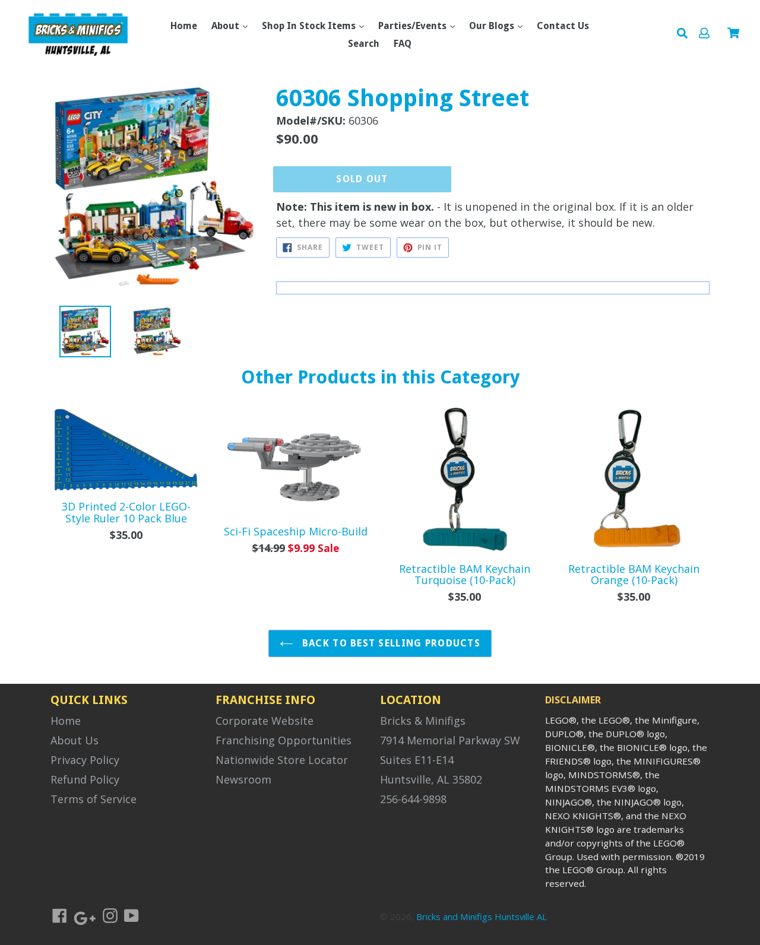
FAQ (402, 43)
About (226, 25)
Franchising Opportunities (284, 740)
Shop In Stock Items (310, 25)
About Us (74, 740)
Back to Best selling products (389, 643)
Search (363, 43)
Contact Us (563, 25)
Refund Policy (84, 779)
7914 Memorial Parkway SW (450, 740)
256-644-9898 (413, 799)
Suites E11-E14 (417, 760)
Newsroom (243, 779)
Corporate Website (265, 720)
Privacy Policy (84, 760)
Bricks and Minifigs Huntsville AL (481, 916)
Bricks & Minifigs (423, 720)
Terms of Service (93, 799)
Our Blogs (493, 25)
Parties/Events (413, 25)
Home (183, 25)
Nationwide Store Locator (282, 760)
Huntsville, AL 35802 (431, 779)
